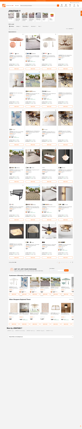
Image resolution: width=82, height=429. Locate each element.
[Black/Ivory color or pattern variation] (30, 53)
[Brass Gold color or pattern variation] (42, 129)
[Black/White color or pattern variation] (44, 129)
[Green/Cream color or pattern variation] (29, 91)
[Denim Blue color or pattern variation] (30, 167)
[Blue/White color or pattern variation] (27, 53)
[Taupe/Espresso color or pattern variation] (31, 204)
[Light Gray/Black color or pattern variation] (11, 167)
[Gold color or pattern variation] (59, 204)
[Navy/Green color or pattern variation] (26, 91)
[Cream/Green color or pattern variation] (14, 167)
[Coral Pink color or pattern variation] (10, 53)
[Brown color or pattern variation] (42, 242)
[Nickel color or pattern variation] (61, 204)
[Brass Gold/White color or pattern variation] (59, 167)
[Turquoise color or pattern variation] (44, 204)
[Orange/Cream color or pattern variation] (30, 91)
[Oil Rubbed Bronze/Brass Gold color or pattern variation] (60, 204)
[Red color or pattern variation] (11, 204)
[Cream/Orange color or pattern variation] (11, 129)
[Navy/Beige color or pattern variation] (15, 167)
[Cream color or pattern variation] (14, 53)
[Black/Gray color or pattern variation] (10, 167)
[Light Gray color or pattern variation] (42, 91)
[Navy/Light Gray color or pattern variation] (44, 91)
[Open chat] (81, 13)
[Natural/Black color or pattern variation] (12, 167)
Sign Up (66, 270)
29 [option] (70, 262)
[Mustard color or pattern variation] (45, 204)
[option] (73, 262)
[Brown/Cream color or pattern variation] (31, 91)
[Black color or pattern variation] (45, 91)
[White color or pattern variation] (15, 53)
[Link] (16, 52)
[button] (70, 28)
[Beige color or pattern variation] (46, 204)
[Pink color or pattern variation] (48, 204)
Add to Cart (16, 68)
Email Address (51, 268)
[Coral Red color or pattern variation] (12, 53)
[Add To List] (23, 34)
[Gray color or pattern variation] (12, 204)
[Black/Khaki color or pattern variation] (26, 204)
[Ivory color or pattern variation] (42, 204)
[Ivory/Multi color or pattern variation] (31, 53)
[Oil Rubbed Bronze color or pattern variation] (60, 167)
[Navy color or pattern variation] (11, 53)
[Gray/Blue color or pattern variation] (10, 129)
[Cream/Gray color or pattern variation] (26, 53)
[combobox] (38, 6)
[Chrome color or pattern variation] (61, 167)
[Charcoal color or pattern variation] (27, 167)
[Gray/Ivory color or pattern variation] (29, 53)
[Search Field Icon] (58, 5)
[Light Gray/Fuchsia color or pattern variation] (29, 204)
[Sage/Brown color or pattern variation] (27, 91)
